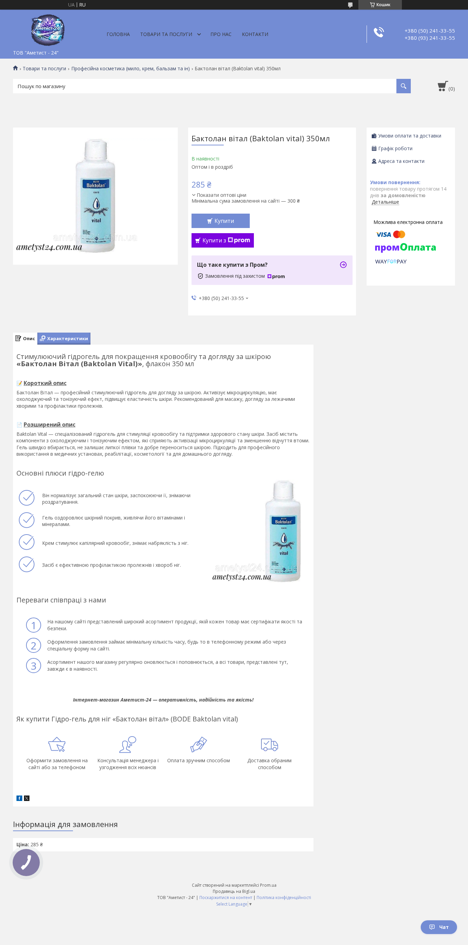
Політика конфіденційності (284, 897)
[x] (26, 799)
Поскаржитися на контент (225, 897)
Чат (444, 927)
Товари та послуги (166, 34)
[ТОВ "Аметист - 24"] (47, 28)
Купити (224, 221)
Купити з (214, 240)
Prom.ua (268, 885)
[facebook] (19, 799)
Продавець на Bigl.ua (234, 891)
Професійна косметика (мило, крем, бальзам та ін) (130, 68)
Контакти (255, 34)
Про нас (221, 34)
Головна (118, 34)
